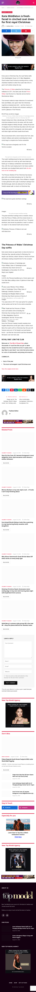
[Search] (33, 3)
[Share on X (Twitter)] (16, 30)
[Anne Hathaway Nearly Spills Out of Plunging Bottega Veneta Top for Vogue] (6, 785)
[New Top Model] (18, 2)
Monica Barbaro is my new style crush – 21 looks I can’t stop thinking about (18, 491)
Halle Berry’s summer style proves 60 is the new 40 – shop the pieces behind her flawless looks (17, 624)
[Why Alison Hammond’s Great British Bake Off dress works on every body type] (18, 542)
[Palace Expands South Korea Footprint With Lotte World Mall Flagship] (18, 745)
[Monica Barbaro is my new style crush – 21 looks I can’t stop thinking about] (18, 476)
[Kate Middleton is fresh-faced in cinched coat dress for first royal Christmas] (18, 45)
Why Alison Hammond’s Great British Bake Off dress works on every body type (17, 557)
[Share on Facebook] (6, 30)
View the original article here (10, 369)
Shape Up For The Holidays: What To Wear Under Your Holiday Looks (9, 401)
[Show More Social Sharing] (32, 30)
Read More (6, 463)
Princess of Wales (9, 89)
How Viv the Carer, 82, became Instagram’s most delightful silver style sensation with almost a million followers (18, 457)
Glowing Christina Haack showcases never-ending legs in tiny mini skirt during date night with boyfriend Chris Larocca (17, 591)
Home (10, 982)
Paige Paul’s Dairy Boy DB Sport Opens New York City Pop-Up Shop (22, 775)
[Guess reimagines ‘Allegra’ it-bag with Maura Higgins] (6, 938)
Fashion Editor (10, 26)
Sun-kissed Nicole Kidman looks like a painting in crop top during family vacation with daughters (17, 524)
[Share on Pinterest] (26, 30)
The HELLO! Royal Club (17, 343)
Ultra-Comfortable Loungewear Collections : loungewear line (26, 401)
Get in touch (23, 982)
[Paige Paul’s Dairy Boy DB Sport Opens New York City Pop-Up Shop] (6, 777)
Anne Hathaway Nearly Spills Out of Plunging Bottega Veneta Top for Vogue (23, 784)
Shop (15, 982)
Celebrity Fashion (7, 12)
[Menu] (3, 3)
